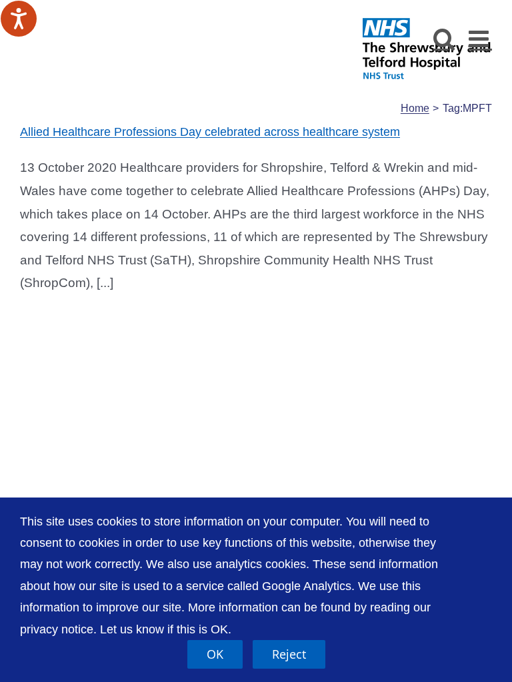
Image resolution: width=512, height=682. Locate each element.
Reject (289, 654)
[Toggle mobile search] (444, 38)
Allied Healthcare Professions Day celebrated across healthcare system (210, 132)
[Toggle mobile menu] (480, 38)
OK (215, 654)
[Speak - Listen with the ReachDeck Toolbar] (19, 19)
